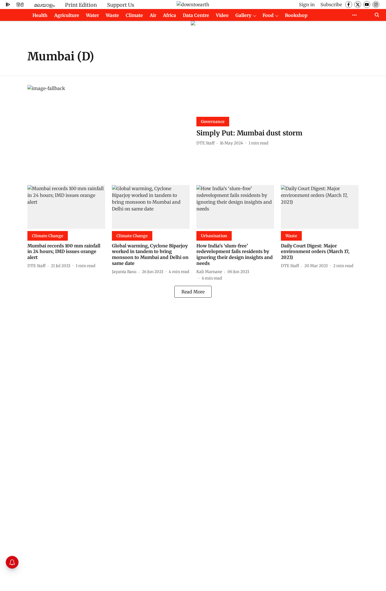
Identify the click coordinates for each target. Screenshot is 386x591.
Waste (112, 15)
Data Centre (196, 15)
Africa (169, 15)
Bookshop (296, 15)
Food (268, 15)
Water (92, 15)
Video (222, 15)
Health (39, 15)
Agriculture (66, 15)
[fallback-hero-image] (108, 130)
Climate (134, 15)
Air (153, 15)
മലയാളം (44, 5)
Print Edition (81, 5)
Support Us (120, 5)
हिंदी (20, 5)
